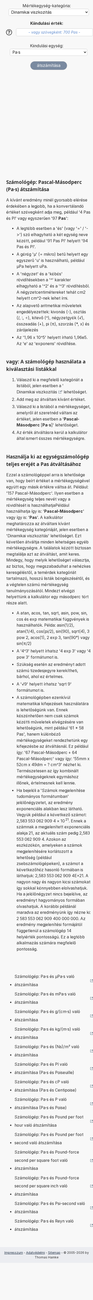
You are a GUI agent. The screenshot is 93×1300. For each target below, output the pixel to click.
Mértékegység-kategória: (46, 5)
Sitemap (54, 1253)
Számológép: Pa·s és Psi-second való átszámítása (49, 1207)
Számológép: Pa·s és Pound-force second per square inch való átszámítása (46, 1186)
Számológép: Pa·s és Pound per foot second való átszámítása (48, 1138)
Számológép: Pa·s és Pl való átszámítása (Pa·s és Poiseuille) (44, 1068)
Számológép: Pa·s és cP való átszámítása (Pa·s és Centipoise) (45, 1086)
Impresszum (13, 1253)
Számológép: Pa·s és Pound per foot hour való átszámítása (48, 1121)
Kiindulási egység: (46, 45)
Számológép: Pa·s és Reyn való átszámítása (44, 1225)
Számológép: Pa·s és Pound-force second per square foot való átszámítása (46, 1160)
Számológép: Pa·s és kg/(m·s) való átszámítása (47, 1033)
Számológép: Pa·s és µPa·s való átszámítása (44, 980)
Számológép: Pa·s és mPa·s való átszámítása (45, 998)
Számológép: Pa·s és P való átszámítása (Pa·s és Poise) (40, 1103)
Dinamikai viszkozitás (37, 392)
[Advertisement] (46, 124)
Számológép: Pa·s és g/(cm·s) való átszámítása (47, 1015)
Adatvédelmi (35, 1253)
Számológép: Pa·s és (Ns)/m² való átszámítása (46, 1050)
